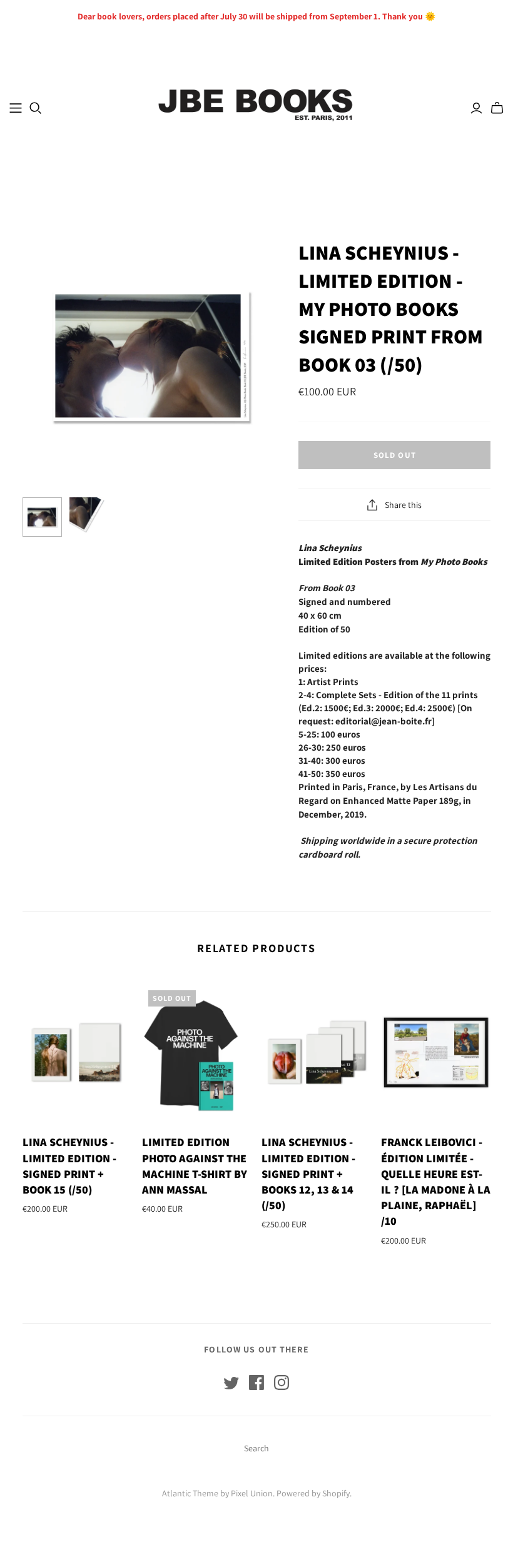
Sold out (394, 455)
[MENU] (15, 108)
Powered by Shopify (313, 1493)
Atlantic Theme (190, 1493)
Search (256, 1448)
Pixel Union (252, 1493)
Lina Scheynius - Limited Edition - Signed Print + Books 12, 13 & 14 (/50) (308, 1173)
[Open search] (35, 108)
